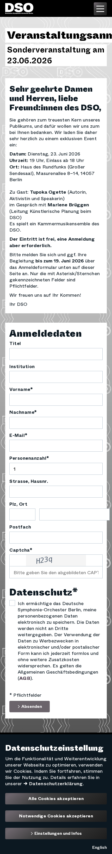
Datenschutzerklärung (56, 784)
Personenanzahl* (29, 458)
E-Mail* (18, 435)
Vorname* (21, 389)
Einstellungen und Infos (57, 833)
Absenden (31, 706)
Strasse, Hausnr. (28, 481)
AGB (24, 678)
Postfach (20, 527)
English (99, 847)
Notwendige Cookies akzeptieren (56, 816)
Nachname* (23, 412)
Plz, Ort (18, 504)
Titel (15, 343)
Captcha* (20, 550)
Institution (22, 366)
